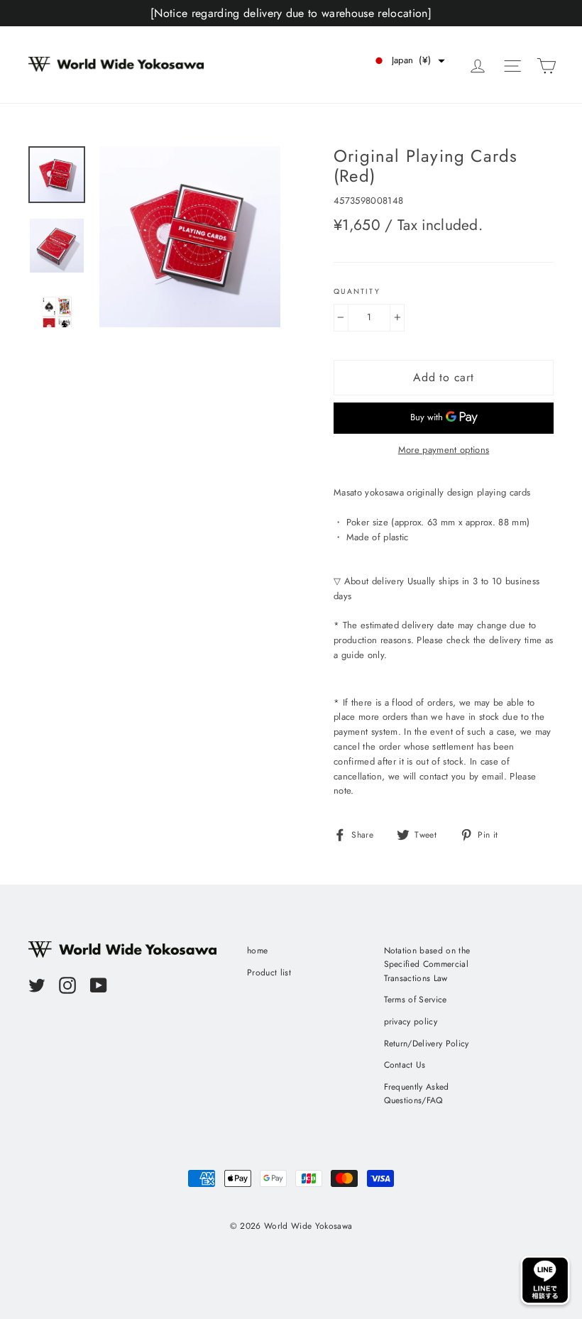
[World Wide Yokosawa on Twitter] (36, 985)
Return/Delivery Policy (426, 1043)
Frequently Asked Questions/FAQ (416, 1093)
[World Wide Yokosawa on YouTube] (98, 985)
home (257, 950)
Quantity (357, 292)
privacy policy (411, 1021)
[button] (408, 61)
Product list (269, 972)
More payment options (444, 449)
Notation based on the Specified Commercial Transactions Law (427, 964)
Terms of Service (415, 999)
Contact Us (405, 1064)
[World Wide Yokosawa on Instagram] (67, 985)
